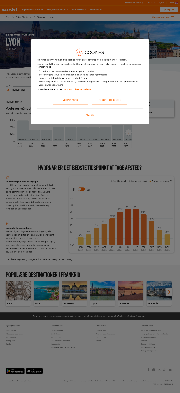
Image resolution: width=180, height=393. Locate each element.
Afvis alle (90, 115)
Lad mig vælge (70, 99)
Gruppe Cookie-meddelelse (77, 89)
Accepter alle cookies (110, 99)
